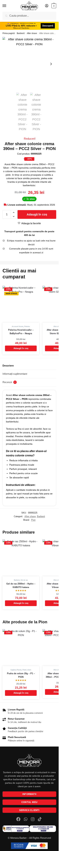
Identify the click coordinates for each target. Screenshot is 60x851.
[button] (13, 212)
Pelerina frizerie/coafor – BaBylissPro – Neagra (21, 332)
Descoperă (47, 25)
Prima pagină (8, 33)
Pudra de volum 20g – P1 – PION (21, 675)
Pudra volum (26, 670)
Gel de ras (24, 580)
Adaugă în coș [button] (21, 348)
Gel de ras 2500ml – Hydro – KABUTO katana (20, 585)
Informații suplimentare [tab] (14, 373)
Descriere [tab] (8, 365)
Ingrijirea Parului (16, 670)
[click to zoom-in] (29, 64)
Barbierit (20, 33)
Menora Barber (18, 837)
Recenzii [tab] (9, 382)
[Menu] (7, 5)
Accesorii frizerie (17, 326)
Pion (33, 520)
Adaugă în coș (37, 214)
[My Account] (47, 6)
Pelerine (27, 326)
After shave (32, 33)
